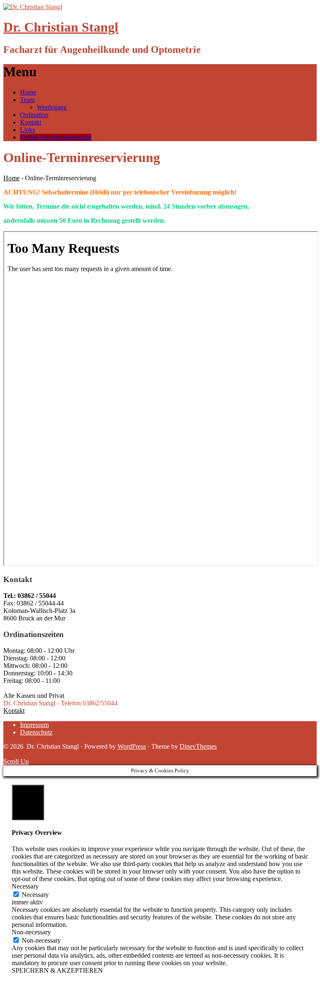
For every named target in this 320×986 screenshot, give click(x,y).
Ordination (34, 114)
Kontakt (30, 122)
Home (28, 92)
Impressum (34, 724)
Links (27, 129)
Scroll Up (16, 761)
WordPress (132, 746)
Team (27, 99)
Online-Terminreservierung (55, 137)
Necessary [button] (25, 886)
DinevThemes (198, 746)
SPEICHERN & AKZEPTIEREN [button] (57, 970)
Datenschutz (36, 732)
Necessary (35, 894)
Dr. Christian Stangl (60, 27)
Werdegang (52, 107)
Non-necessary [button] (31, 932)
